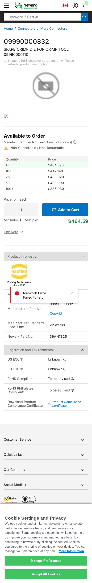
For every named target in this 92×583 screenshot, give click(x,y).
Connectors (26, 28)
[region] (46, 543)
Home (8, 28)
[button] (6, 5)
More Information (71, 551)
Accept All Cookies (46, 574)
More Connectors (53, 28)
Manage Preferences (46, 560)
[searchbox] (42, 17)
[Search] (84, 17)
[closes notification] (72, 293)
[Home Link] (32, 5)
